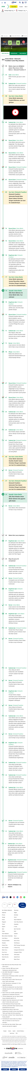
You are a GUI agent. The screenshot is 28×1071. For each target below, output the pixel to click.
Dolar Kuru (4, 950)
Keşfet (3, 959)
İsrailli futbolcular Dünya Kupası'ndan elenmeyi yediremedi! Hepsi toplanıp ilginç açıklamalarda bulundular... (12, 1005)
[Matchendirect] (18, 1053)
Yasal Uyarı (12, 1033)
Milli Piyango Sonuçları (19, 945)
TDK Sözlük (16, 954)
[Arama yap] (20, 2)
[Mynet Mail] (25, 2)
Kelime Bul (16, 938)
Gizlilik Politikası (20, 1031)
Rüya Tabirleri (5, 954)
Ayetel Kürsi (17, 957)
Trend (3, 924)
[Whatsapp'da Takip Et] (24, 897)
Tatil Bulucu (17, 943)
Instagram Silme (18, 952)
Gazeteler (16, 924)
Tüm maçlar (6, 35)
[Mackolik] (9, 1053)
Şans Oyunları (17, 929)
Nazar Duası (17, 959)
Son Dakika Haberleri (7, 910)
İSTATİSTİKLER (14, 53)
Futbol (21, 6)
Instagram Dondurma (19, 950)
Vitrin (15, 917)
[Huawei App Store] (15, 905)
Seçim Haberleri (17, 919)
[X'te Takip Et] (11, 897)
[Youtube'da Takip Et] (21, 897)
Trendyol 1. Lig (21, 10)
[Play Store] (4, 905)
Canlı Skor (14, 6)
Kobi (15, 931)
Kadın (3, 919)
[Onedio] (12, 1057)
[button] (4, 2)
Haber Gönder (23, 905)
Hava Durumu (5, 957)
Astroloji (16, 915)
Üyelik (14, 1031)
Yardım (9, 1031)
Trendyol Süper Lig (8, 10)
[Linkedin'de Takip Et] (17, 897)
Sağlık (15, 912)
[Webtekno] (21, 1057)
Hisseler (4, 943)
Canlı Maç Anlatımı (18, 922)
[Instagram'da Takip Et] (14, 897)
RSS (17, 1033)
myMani (16, 933)
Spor (3, 929)
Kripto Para (4, 945)
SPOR (3, 6)
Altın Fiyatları (5, 947)
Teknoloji (16, 910)
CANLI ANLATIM (5, 53)
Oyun (15, 936)
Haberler (4, 912)
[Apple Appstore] (9, 905)
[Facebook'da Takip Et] (7, 897)
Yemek (3, 917)
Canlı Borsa (4, 938)
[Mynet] (5, 1057)
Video (3, 931)
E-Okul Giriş (17, 947)
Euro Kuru (4, 952)
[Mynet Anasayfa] (14, 2)
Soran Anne (16, 940)
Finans (3, 915)
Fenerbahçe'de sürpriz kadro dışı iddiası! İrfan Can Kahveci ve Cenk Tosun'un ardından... (12, 1020)
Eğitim (3, 926)
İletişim (5, 1031)
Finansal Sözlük (5, 940)
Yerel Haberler (5, 933)
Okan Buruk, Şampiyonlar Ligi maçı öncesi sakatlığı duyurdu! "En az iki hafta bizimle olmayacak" (12, 988)
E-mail (15, 926)
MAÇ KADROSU (23, 53)
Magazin (4, 922)
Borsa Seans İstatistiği (7, 936)
